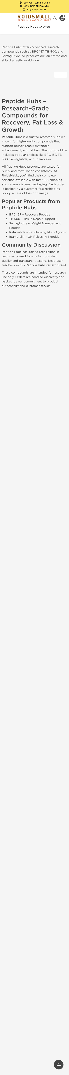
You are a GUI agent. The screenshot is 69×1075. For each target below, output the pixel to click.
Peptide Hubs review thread (46, 265)
